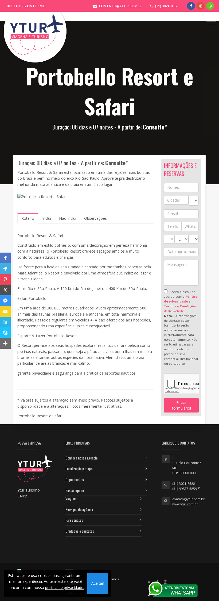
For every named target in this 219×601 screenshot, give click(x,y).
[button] (5, 258)
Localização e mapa (78, 468)
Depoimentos (74, 479)
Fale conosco (74, 520)
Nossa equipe (74, 490)
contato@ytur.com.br (188, 499)
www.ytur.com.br (185, 504)
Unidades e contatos (79, 531)
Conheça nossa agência (81, 458)
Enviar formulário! (181, 405)
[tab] (27, 218)
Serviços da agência (79, 509)
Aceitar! (97, 583)
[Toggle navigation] (211, 21)
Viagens (70, 498)
